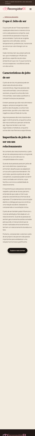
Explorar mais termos (17, 251)
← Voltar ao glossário (10, 17)
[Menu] (30, 9)
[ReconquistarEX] (14, 9)
